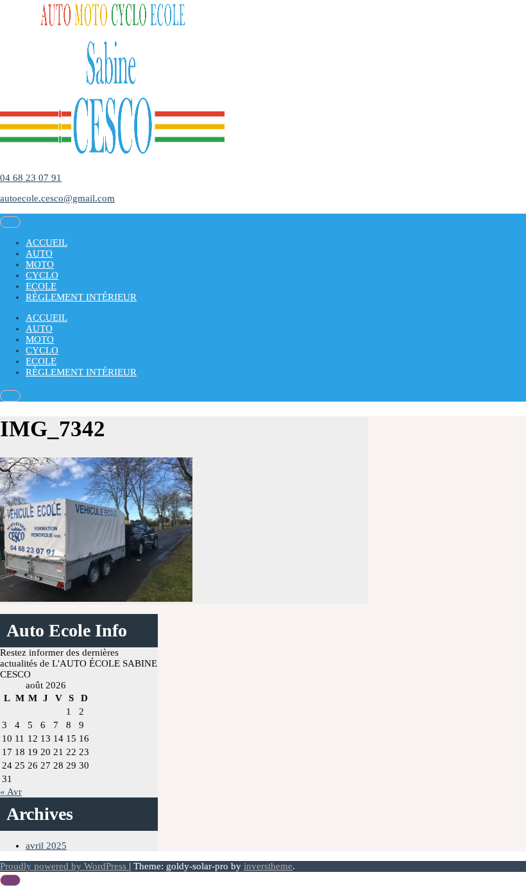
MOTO (40, 264)
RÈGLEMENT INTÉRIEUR (81, 297)
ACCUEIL (46, 242)
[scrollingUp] (10, 880)
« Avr (11, 792)
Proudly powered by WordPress (64, 866)
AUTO (39, 253)
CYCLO (42, 275)
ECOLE (41, 286)
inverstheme (268, 866)
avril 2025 (46, 845)
